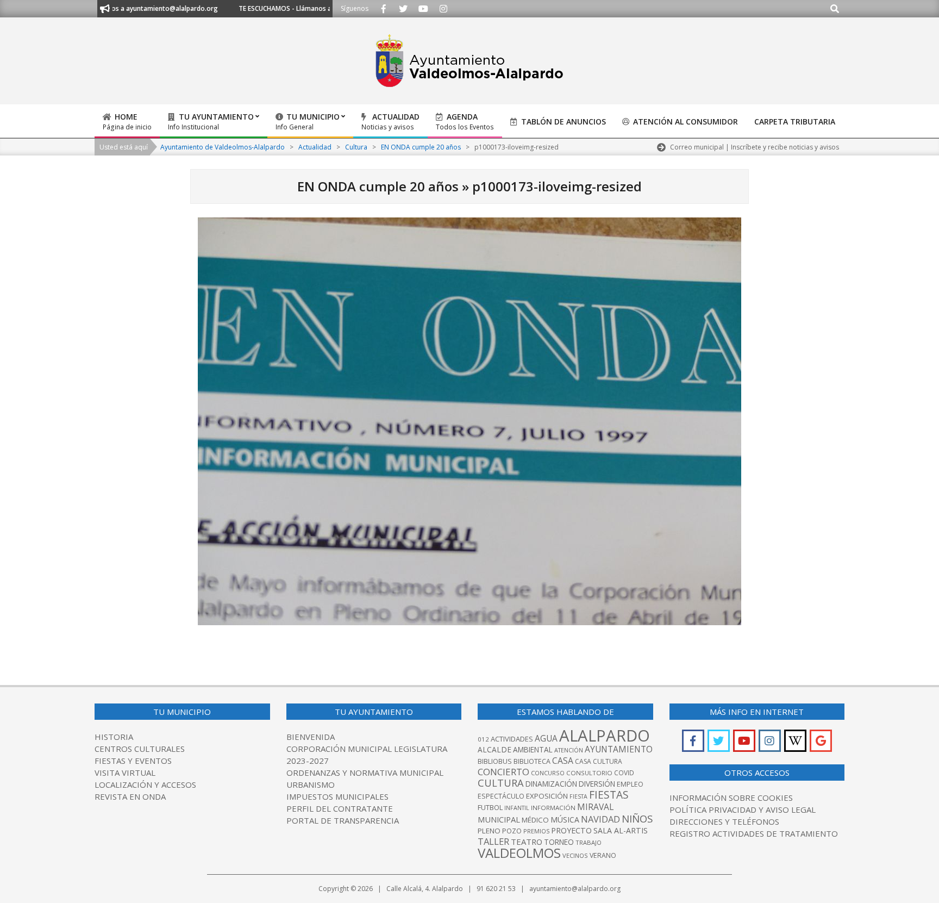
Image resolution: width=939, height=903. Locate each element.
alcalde (494, 749)
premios (536, 831)
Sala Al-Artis (620, 830)
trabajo (588, 842)
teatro (526, 841)
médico (535, 820)
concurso (548, 773)
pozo (512, 831)
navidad (600, 819)
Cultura (501, 782)
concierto (503, 771)
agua (546, 738)
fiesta (578, 796)
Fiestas (609, 794)
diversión (597, 784)
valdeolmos (519, 853)
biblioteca (532, 761)
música (564, 819)
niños (637, 818)
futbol (490, 807)
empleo (630, 784)
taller (493, 841)
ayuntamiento (619, 749)
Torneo (559, 842)
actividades (512, 739)
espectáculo (501, 796)
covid (624, 772)
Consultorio (589, 773)
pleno (489, 831)
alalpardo (604, 735)
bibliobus (495, 761)
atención (568, 750)
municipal (499, 819)
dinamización (551, 784)
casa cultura (598, 761)
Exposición (547, 796)
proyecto (571, 830)
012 (483, 739)
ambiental (533, 750)
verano (603, 855)
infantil (516, 808)
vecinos (575, 855)
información (553, 808)
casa (562, 761)
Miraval (595, 807)
